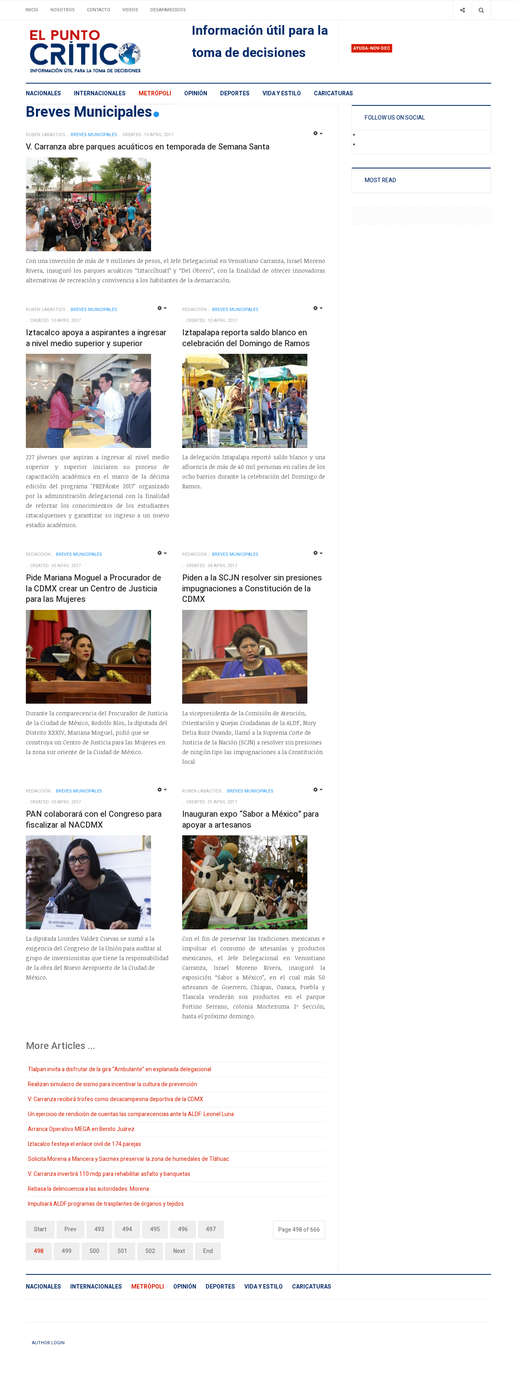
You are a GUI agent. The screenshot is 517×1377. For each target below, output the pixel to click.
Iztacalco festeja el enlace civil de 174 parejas (84, 1144)
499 (66, 1251)
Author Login (48, 1342)
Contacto (98, 9)
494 (127, 1229)
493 (99, 1229)
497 (211, 1229)
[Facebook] (365, 135)
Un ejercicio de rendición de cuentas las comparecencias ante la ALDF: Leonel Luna (131, 1114)
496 (183, 1229)
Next (179, 1251)
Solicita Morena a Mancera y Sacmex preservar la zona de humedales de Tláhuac (128, 1159)
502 (150, 1251)
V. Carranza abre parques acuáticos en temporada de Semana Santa (147, 147)
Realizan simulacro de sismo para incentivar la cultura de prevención (112, 1084)
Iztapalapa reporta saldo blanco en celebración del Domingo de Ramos (246, 338)
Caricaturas (333, 93)
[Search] (481, 9)
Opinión (195, 93)
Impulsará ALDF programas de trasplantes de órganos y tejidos (106, 1204)
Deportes (235, 93)
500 (94, 1251)
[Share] (462, 9)
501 (122, 1251)
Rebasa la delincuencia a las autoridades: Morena (88, 1189)
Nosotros (62, 9)
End (208, 1251)
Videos (130, 9)
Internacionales (100, 93)
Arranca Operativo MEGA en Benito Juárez (81, 1129)
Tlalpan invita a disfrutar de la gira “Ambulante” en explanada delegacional (119, 1069)
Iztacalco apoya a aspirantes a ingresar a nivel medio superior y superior (96, 338)
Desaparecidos (168, 9)
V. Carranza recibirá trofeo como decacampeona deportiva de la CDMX (115, 1099)
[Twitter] (365, 145)
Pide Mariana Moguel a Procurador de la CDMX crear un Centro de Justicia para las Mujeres (93, 588)
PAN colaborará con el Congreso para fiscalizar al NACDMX (94, 819)
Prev (70, 1229)
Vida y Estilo (282, 93)
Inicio (31, 9)
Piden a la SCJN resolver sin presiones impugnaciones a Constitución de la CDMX (252, 588)
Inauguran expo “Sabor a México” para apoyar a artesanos (250, 819)
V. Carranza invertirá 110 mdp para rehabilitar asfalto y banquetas (109, 1174)
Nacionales (43, 93)
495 (155, 1229)
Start (40, 1229)
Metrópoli (155, 93)
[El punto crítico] (99, 51)
